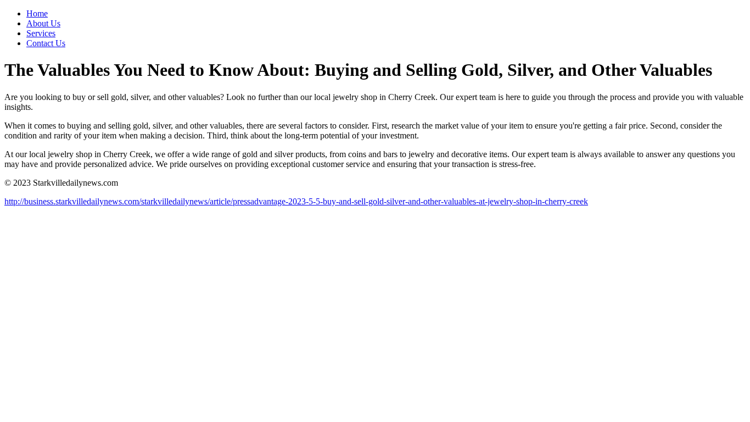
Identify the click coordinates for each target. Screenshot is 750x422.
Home (37, 13)
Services (40, 33)
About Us (43, 23)
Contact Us (45, 43)
